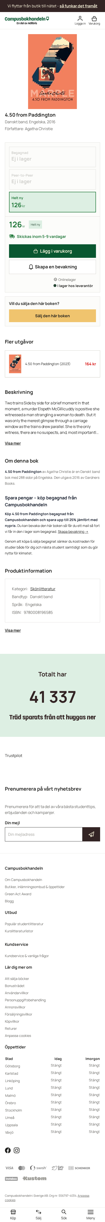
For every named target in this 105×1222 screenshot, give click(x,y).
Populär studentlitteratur (24, 923)
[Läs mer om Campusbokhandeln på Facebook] (8, 1150)
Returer (11, 1028)
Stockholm (13, 1110)
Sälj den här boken (52, 315)
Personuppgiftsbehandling (25, 1000)
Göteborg (12, 1066)
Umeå (9, 1117)
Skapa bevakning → (73, 531)
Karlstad (11, 1073)
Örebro (10, 1102)
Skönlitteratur (42, 588)
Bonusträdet (15, 985)
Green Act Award (18, 894)
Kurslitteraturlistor (19, 931)
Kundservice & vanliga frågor (27, 955)
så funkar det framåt (78, 6)
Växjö (9, 1132)
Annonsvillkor (15, 1007)
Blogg (9, 901)
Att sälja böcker (17, 978)
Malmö (10, 1095)
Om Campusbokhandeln (23, 879)
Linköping (12, 1080)
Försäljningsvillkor (18, 1014)
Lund (9, 1088)
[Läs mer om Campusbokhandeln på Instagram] (17, 1150)
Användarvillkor (17, 992)
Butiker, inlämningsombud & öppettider (35, 886)
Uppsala (11, 1125)
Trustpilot (13, 755)
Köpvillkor (12, 1021)
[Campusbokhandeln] (27, 20)
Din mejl (52, 829)
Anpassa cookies (18, 1035)
